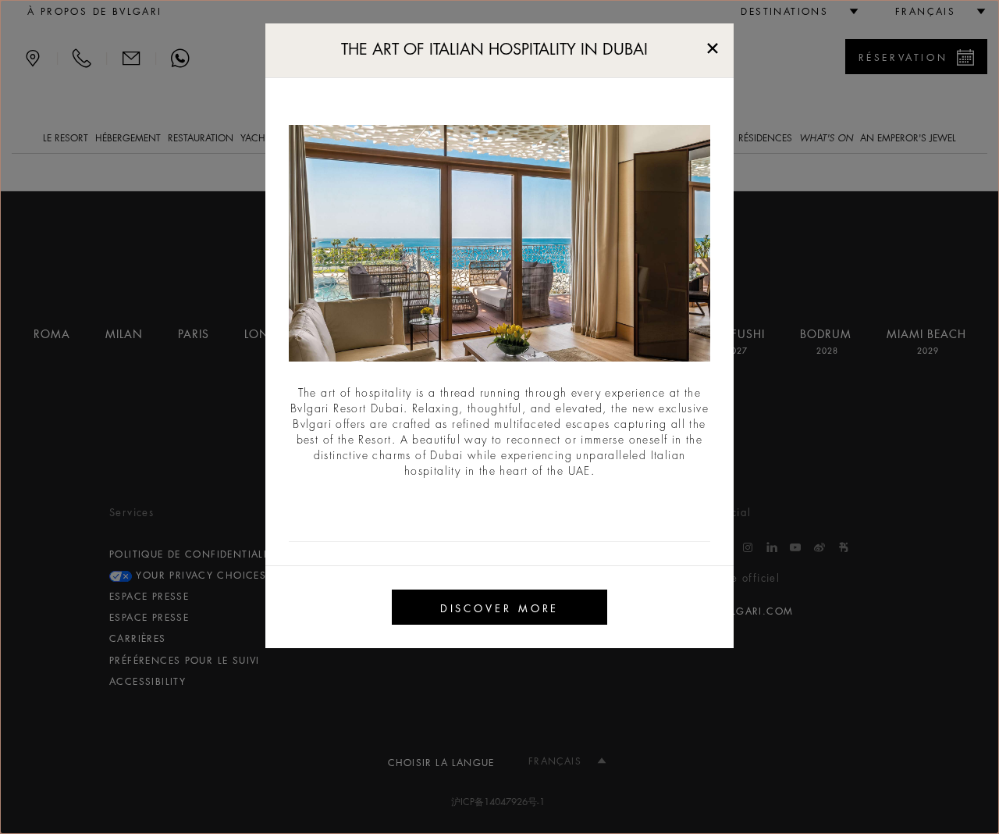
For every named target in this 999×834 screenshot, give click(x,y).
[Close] (712, 45)
